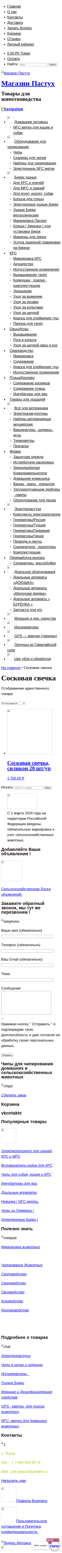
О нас (12, 12)
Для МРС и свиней (28, 188)
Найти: (12, 64)
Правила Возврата (31, 1501)
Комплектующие (27, 552)
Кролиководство (15, 1310)
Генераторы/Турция (29, 525)
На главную (10, 668)
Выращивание (25, 334)
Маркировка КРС (27, 258)
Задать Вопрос (19, 28)
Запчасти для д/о (27, 610)
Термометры (23, 440)
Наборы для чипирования (34, 163)
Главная (14, 6)
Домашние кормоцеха (31, 478)
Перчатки (21, 446)
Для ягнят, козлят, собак (33, 193)
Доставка (15, 22)
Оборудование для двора (34, 500)
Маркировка (23, 356)
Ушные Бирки (12, 1383)
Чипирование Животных (22, 1265)
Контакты (15, 17)
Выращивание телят (30, 275)
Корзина (14, 33)
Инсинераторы (15, 1374)
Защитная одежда (28, 457)
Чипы (17, 152)
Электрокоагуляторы (30, 413)
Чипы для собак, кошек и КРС (26, 1174)
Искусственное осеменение (36, 269)
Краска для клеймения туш (36, 318)
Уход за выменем (27, 296)
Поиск (47, 788)
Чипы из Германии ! (17, 1210)
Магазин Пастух (28, 83)
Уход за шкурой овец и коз (35, 345)
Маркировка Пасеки (29, 220)
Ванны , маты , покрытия (34, 484)
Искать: (7, 787)
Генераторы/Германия (31, 530)
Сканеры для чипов (29, 158)
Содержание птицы (29, 388)
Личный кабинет (20, 44)
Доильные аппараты (19, 1192)
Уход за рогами (25, 302)
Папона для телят (28, 323)
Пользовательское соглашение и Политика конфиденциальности (24, 1526)
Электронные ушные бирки (35, 204)
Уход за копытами (28, 307)
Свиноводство (13, 1283)
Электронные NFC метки (33, 168)
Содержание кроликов (31, 383)
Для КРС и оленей (28, 183)
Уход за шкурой (26, 313)
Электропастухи (16, 1356)
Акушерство (23, 264)
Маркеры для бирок (29, 237)
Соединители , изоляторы (34, 547)
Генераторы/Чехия (28, 536)
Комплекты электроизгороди (36, 514)
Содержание (23, 361)
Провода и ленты (27, 541)
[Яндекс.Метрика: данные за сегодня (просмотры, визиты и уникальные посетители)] (16, 1543)
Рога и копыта (24, 340)
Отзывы (13, 39)
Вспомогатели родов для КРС (26, 1165)
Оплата (13, 59)
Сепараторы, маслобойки (34, 563)
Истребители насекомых (33, 462)
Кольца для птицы (28, 199)
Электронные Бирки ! (19, 1219)
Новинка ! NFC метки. (20, 1201)
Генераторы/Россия (29, 520)
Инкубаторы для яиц (30, 394)
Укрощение (22, 291)
